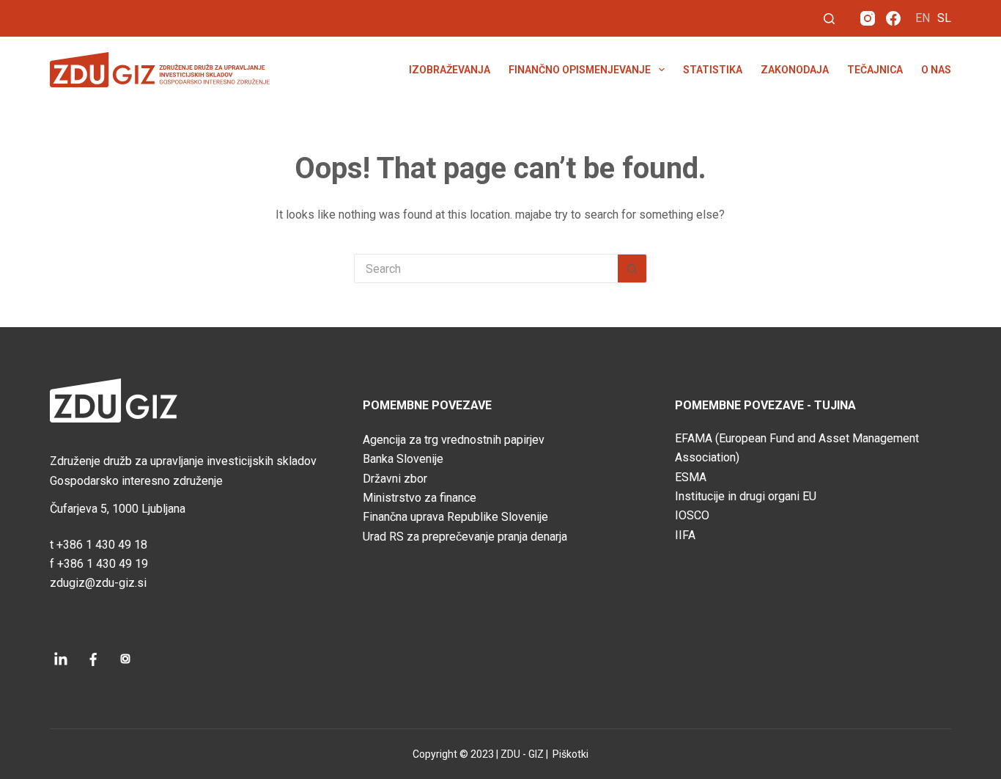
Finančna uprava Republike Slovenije (455, 517)
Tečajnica (875, 70)
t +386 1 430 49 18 (98, 545)
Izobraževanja (449, 70)
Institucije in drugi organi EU (745, 496)
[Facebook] (893, 18)
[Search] (829, 18)
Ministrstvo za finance (419, 498)
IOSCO (692, 515)
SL (944, 18)
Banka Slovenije (403, 459)
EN (922, 18)
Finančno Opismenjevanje (580, 70)
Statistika (712, 70)
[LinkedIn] (61, 659)
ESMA (690, 477)
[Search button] (632, 268)
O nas (936, 70)
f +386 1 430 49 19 (99, 564)
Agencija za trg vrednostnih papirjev (453, 440)
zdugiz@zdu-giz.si (98, 583)
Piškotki (569, 754)
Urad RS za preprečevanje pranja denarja (465, 537)
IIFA (685, 535)
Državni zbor (395, 479)
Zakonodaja (795, 70)
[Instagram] (867, 18)
